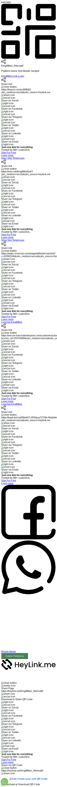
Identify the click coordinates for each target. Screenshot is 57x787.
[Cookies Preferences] (4, 781)
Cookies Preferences (14, 656)
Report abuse (8, 651)
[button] (28, 627)
